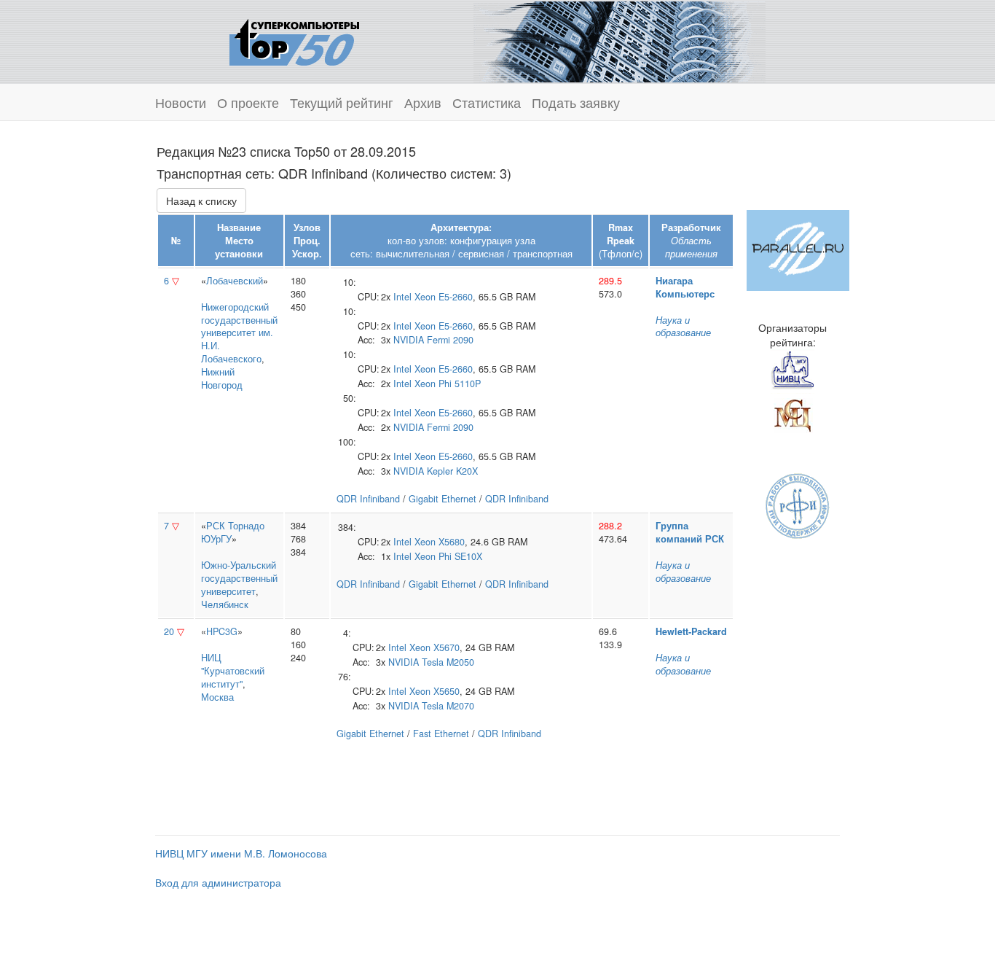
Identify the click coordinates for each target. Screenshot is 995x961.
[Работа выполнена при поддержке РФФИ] (798, 504)
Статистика (486, 102)
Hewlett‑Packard (691, 631)
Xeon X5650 (434, 691)
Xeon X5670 (434, 647)
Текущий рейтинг (341, 102)
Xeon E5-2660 (443, 296)
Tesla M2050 (448, 662)
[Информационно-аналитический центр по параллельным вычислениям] (798, 248)
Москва (217, 697)
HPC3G (221, 631)
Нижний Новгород (222, 378)
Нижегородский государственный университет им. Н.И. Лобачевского (239, 333)
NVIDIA (408, 339)
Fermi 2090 (450, 339)
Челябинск (224, 604)
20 (169, 631)
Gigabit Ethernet (442, 498)
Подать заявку (576, 102)
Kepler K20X (452, 471)
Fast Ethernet (441, 733)
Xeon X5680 (439, 541)
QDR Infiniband (368, 498)
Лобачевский (234, 280)
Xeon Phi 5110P (447, 383)
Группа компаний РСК (690, 532)
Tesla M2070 (448, 705)
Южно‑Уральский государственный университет (239, 578)
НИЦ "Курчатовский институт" (232, 670)
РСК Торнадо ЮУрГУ (232, 532)
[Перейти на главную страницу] (294, 40)
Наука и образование (683, 327)
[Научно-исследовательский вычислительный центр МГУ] (792, 369)
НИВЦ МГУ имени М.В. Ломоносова (241, 853)
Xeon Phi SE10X (448, 556)
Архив (422, 102)
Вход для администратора (218, 882)
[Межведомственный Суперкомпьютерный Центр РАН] (792, 413)
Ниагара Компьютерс (685, 287)
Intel (402, 296)
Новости (180, 102)
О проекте (248, 102)
